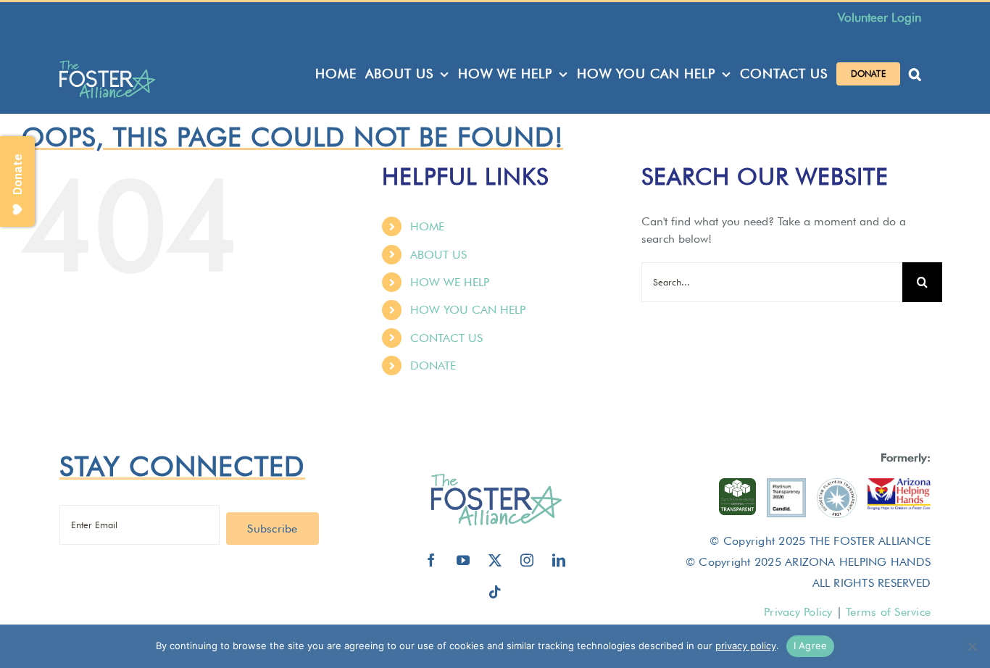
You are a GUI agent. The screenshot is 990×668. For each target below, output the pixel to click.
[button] (915, 74)
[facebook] (431, 560)
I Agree (811, 645)
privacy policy (745, 645)
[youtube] (463, 560)
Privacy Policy (798, 612)
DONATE (433, 365)
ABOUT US (438, 255)
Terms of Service (888, 612)
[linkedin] (558, 560)
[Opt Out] (972, 646)
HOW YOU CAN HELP (467, 310)
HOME (427, 226)
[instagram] (527, 560)
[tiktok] (495, 592)
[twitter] (495, 560)
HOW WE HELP (449, 282)
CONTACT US (446, 338)
